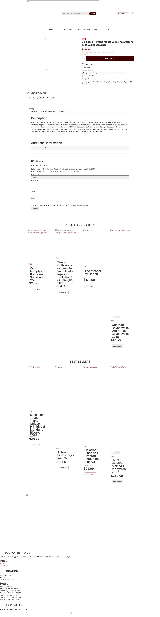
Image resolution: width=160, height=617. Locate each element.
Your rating (35, 174)
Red (83, 39)
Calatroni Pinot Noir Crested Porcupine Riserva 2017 (92, 457)
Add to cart (110, 59)
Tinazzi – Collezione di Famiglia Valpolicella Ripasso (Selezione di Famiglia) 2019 (65, 273)
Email (33, 198)
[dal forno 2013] (51, 39)
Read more (117, 346)
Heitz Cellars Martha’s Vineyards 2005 (119, 466)
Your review (36, 180)
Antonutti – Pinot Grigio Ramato (65, 455)
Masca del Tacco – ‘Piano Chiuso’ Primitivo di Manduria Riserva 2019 (38, 425)
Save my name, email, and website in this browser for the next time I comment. (60, 205)
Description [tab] (33, 111)
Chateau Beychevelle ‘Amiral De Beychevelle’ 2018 (120, 330)
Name (33, 191)
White (58, 449)
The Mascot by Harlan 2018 (93, 274)
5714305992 (40, 557)
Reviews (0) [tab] (62, 111)
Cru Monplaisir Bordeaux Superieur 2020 (37, 274)
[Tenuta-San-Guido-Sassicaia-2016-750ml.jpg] (52, 70)
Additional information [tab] (48, 111)
